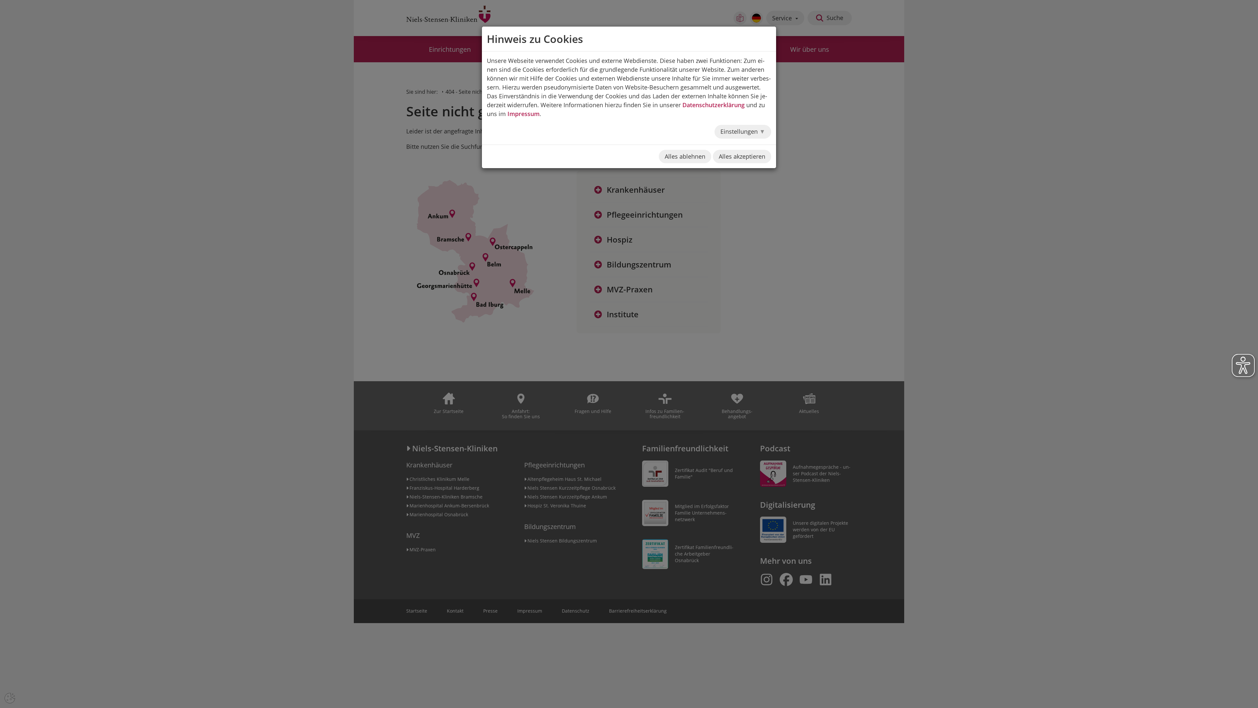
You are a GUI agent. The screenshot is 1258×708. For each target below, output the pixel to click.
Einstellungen (739, 131)
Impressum (523, 114)
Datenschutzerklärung (713, 105)
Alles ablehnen (685, 156)
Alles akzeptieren (742, 156)
